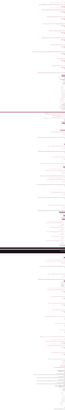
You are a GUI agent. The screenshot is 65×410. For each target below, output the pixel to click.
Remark (63, 376)
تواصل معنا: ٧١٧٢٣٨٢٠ (62, 365)
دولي (63, 90)
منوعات (61, 104)
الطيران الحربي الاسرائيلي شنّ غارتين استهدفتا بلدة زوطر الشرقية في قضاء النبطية (51, 72)
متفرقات (61, 92)
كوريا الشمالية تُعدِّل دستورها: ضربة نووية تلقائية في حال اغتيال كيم (53, 23)
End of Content (63, 75)
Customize (64, 370)
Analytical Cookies (60, 379)
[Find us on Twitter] (64, 84)
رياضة (63, 93)
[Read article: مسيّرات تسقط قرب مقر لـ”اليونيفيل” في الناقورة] (32, 154)
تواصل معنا (62, 364)
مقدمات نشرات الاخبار (62, 130)
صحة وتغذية (61, 107)
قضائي (61, 89)
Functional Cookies (60, 376)
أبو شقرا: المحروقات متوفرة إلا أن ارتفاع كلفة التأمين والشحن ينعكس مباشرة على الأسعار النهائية (48, 51)
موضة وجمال (60, 106)
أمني (61, 88)
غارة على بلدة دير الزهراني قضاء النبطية (58, 65)
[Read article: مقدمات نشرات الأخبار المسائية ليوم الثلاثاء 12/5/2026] (32, 127)
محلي (63, 84)
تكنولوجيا (63, 99)
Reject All (61, 370)
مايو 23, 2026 (63, 181)
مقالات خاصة (62, 94)
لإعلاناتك (63, 363)
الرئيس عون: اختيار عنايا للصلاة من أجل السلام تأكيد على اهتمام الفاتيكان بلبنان (52, 4)
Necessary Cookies (59, 373)
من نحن (63, 362)
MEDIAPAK (63, 172)
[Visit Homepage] (62, 79)
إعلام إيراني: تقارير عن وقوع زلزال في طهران (57, 44)
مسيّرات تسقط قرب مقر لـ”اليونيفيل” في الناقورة (57, 30)
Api (64, 133)
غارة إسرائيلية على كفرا (61, 58)
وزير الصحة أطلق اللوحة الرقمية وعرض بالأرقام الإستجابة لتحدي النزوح (53, 9)
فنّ (63, 92)
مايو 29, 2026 (63, 173)
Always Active (62, 373)
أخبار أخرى (62, 97)
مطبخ (61, 101)
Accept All (58, 370)
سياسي (61, 85)
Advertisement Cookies (59, 382)
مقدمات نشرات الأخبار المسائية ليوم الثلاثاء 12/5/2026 (56, 16)
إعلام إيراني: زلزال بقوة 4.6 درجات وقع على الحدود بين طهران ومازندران (53, 37)
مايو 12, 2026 (63, 134)
